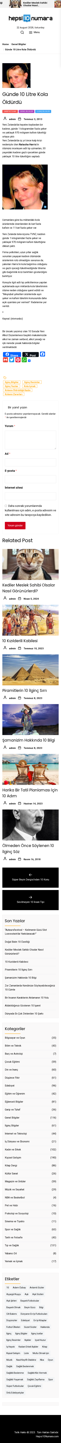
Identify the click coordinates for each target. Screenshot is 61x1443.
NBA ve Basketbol (15, 1197)
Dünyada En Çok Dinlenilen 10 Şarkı (24, 1013)
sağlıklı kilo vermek (37, 1373)
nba (42, 1360)
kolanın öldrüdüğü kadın (17, 390)
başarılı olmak (13, 1307)
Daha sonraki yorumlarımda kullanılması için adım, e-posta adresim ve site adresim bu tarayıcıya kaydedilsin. (30, 510)
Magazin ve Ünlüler (15, 1181)
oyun (50, 1360)
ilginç (8, 1333)
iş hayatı (10, 1346)
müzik (9, 1360)
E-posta (11, 470)
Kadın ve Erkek (13, 1149)
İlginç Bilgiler (43, 111)
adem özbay (19, 1287)
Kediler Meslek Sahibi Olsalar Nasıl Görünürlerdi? (35, 4)
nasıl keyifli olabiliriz (26, 1360)
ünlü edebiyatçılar (15, 1392)
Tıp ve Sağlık (12, 1245)
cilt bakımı (11, 1314)
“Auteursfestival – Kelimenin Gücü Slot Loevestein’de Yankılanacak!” (26, 931)
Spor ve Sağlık (13, 1229)
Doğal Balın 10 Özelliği (17, 941)
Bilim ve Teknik (13, 1045)
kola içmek (30, 386)
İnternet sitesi (14, 487)
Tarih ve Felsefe (14, 1237)
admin (12, 119)
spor (50, 1379)
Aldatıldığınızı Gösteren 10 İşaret (23, 1005)
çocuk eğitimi (34, 1386)
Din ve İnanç (11, 1069)
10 (7, 1287)
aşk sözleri (37, 1294)
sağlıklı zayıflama (35, 1379)
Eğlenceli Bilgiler (14, 1101)
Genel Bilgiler (26, 111)
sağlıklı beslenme (15, 1373)
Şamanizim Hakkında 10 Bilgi (28, 740)
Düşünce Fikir (12, 1077)
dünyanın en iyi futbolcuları (34, 1314)
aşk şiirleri (11, 1300)
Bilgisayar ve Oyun (15, 1037)
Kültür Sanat (11, 1173)
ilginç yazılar (11, 386)
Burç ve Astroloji (14, 1053)
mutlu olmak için (41, 1353)
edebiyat (25, 1320)
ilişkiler (28, 1340)
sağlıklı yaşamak (14, 1379)
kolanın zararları (14, 394)
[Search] (22, 32)
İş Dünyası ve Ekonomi (17, 1141)
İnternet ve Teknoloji (16, 1133)
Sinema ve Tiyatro (14, 1221)
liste (26, 1353)
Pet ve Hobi (11, 1205)
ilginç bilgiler (12, 382)
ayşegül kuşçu (13, 1294)
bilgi (41, 1307)
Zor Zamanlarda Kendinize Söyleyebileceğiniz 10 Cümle (30, 987)
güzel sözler (30, 1327)
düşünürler (11, 1320)
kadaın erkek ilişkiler (28, 1346)
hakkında (45, 1327)
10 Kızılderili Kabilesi (20, 640)
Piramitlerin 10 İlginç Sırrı (24, 690)
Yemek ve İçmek (14, 1261)
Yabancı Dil (11, 1253)
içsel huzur (40, 1340)
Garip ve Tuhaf (10, 111)
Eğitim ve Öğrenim (15, 1093)
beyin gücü (29, 1307)
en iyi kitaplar (40, 1320)
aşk (26, 1294)
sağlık (9, 1366)
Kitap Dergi (11, 1165)
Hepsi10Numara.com (47, 1436)
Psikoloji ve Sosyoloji (16, 1213)
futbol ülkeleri (13, 1327)
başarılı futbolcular (29, 1300)
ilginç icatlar (37, 1333)
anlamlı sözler (37, 1287)
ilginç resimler (32, 382)
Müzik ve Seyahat (14, 1189)
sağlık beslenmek (25, 1366)
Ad (7, 453)
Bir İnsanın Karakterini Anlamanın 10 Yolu (27, 997)
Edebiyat (9, 1085)
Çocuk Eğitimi (12, 1061)
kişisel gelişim (13, 1353)
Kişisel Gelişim (13, 1157)
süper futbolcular (15, 1386)
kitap (44, 1346)
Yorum (10, 426)
